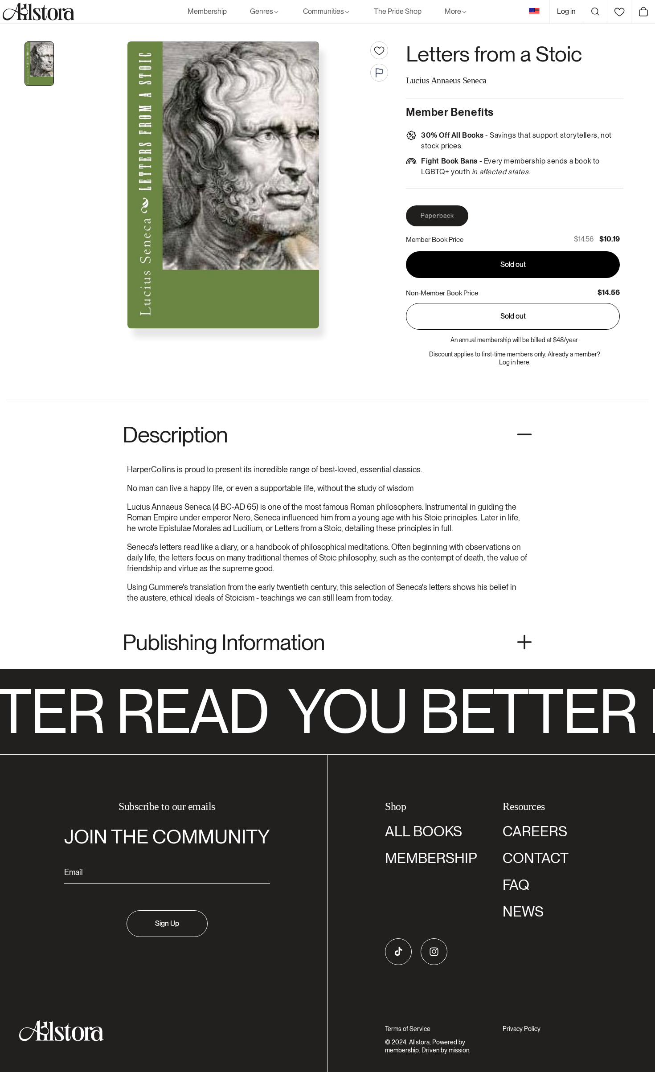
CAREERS (535, 831)
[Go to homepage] (161, 1030)
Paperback (444, 219)
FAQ (516, 884)
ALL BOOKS (423, 831)
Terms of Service (407, 1028)
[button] (265, 12)
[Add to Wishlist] (379, 50)
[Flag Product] (379, 73)
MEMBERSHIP (431, 858)
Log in (566, 11)
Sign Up (167, 923)
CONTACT (536, 858)
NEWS (523, 911)
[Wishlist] (619, 11)
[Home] (37, 11)
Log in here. (515, 362)
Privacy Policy (521, 1028)
